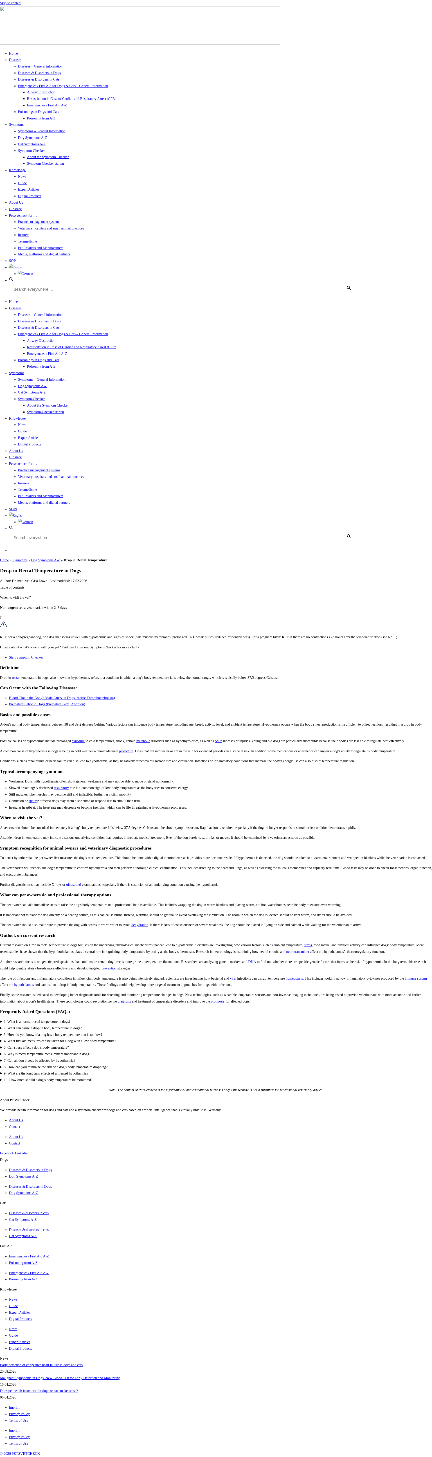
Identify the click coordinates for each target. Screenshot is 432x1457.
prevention (109, 968)
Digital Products (29, 196)
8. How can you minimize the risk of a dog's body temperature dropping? (56, 1067)
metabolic (143, 741)
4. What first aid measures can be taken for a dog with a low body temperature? (60, 1041)
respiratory (61, 788)
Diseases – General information (40, 66)
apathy (33, 801)
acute (218, 741)
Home (13, 53)
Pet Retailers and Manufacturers (40, 248)
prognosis (218, 1001)
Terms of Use (18, 1420)
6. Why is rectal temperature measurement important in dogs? (47, 1054)
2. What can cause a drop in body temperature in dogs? (43, 1028)
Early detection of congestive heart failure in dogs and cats (41, 1365)
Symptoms (16, 124)
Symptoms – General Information (41, 131)
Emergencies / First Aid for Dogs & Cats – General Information (63, 86)
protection (126, 751)
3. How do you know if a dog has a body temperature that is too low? (53, 1035)
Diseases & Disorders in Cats (38, 79)
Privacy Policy (19, 1414)
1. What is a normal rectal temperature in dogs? (37, 1021)
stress (308, 945)
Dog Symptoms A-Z (32, 137)
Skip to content (10, 3)
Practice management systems (39, 222)
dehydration (139, 925)
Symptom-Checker (31, 151)
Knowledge (17, 170)
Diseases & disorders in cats (29, 1213)
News (22, 176)
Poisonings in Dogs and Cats (38, 112)
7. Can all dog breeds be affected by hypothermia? (39, 1060)
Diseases (15, 60)
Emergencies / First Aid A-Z (47, 105)
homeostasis (294, 978)
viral (233, 978)
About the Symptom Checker (48, 157)
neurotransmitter (297, 951)
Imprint (14, 1407)
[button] (11, 280)
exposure (78, 741)
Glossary (15, 209)
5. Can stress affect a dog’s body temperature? (36, 1047)
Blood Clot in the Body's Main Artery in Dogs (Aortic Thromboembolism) (62, 698)
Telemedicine (27, 241)
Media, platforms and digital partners (44, 254)
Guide (22, 183)
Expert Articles (28, 189)
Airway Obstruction (41, 92)
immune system (416, 978)
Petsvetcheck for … (23, 215)
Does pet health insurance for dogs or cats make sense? (39, 1391)
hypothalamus (24, 985)
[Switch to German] (25, 274)
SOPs (13, 261)
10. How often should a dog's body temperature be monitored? (48, 1080)
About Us (16, 202)
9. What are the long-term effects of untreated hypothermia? (46, 1073)
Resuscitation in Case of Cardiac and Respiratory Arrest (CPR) (71, 99)
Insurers (23, 235)
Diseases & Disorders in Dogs (39, 73)
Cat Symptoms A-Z (32, 144)
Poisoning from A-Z (41, 118)
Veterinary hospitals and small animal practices (51, 228)
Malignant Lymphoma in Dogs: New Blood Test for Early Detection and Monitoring (60, 1378)
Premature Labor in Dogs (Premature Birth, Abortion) (47, 704)
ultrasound (73, 884)
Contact (14, 1127)
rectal (16, 677)
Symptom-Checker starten (45, 163)
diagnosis (124, 1001)
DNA (252, 962)
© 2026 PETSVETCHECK (20, 1453)
